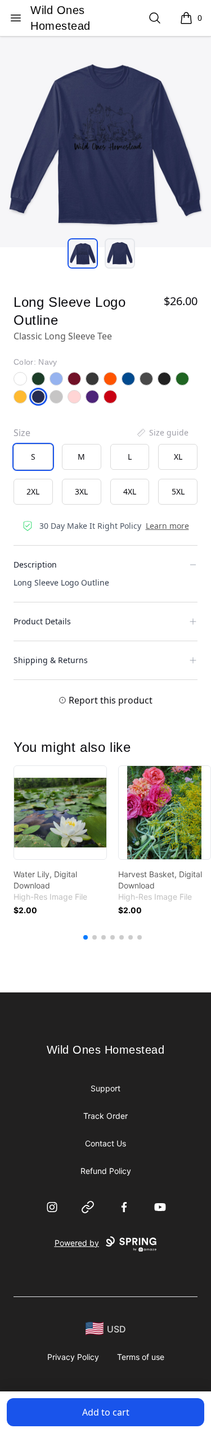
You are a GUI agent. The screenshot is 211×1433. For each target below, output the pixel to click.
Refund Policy (105, 1171)
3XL (81, 491)
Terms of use (140, 1357)
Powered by (77, 1243)
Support (105, 1088)
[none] (162, 432)
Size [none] (22, 433)
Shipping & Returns (51, 660)
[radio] (33, 457)
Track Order (105, 1116)
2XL (32, 491)
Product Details (42, 621)
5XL (178, 491)
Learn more (167, 525)
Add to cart (105, 1412)
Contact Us (105, 1143)
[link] (60, 812)
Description (35, 564)
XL (178, 456)
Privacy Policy (73, 1357)
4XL (129, 491)
